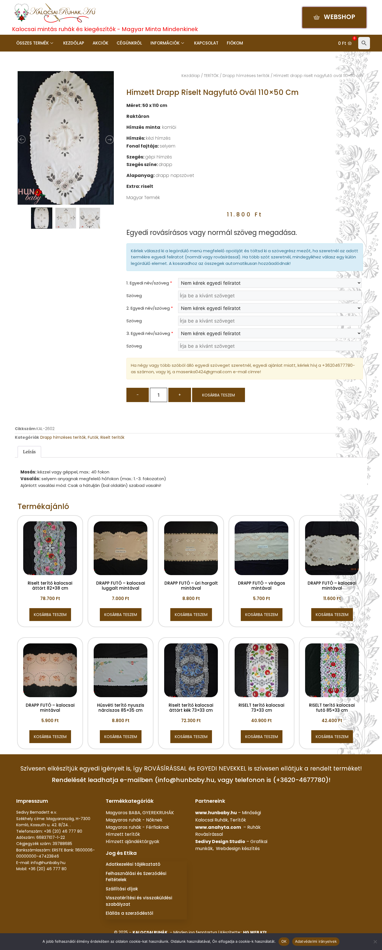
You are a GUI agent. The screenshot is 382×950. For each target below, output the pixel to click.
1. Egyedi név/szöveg (149, 283)
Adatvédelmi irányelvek (316, 941)
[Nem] (375, 941)
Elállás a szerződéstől (129, 913)
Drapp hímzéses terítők (246, 75)
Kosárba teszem (218, 395)
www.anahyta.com (218, 827)
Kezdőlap (73, 43)
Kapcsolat (206, 43)
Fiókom (235, 43)
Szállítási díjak (122, 889)
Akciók (100, 43)
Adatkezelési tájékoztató (133, 864)
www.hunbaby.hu (216, 812)
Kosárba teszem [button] (50, 614)
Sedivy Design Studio (220, 841)
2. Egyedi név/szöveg (149, 308)
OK (284, 941)
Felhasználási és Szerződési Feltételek (136, 876)
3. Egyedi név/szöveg (149, 333)
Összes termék (32, 43)
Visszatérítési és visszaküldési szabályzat (139, 901)
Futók (93, 437)
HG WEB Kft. (255, 932)
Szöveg (134, 295)
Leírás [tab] (29, 451)
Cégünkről (129, 43)
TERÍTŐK (211, 75)
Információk (165, 43)
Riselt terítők (112, 437)
